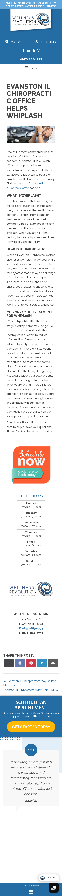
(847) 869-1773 (31, 59)
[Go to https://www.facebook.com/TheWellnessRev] (23, 51)
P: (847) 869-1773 (31, 628)
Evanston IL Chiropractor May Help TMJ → (31, 690)
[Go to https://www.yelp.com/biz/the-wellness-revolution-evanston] (33, 51)
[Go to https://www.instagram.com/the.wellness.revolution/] (38, 51)
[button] (31, 726)
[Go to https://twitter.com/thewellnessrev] (28, 51)
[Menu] (30, 891)
